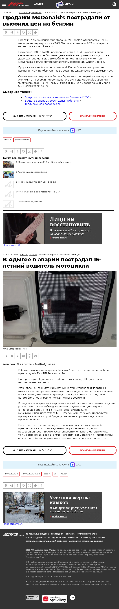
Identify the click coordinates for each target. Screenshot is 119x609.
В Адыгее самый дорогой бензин (32, 172)
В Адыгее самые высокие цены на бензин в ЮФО (57, 97)
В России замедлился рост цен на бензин (36, 182)
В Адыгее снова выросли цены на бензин (52, 100)
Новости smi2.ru (13, 245)
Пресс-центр (57, 534)
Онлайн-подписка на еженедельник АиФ (46, 538)
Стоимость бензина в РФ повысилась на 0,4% (38, 192)
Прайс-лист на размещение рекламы (86, 538)
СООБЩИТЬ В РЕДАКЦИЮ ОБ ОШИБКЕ (86, 541)
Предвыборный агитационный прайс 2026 (46, 541)
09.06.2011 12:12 (9, 12)
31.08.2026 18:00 (10, 254)
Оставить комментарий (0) (93, 116)
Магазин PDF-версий (87, 534)
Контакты (70, 534)
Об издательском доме (37, 534)
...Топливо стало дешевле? (29, 202)
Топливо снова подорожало (43, 104)
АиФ (25, 349)
